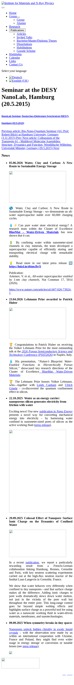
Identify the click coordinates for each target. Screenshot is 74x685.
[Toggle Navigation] (3, 7)
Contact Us (16, 64)
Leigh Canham (46, 385)
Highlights (15, 54)
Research (14, 26)
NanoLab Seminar (11, 116)
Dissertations (24, 44)
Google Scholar (26, 50)
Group (13, 16)
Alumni (21, 23)
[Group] (18, 17)
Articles (21, 33)
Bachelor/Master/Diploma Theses (37, 40)
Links (12, 61)
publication (32, 562)
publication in (55, 411)
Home (13, 13)
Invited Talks (24, 37)
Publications (17, 30)
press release (42, 425)
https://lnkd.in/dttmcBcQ (25, 266)
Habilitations (24, 47)
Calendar (14, 57)
